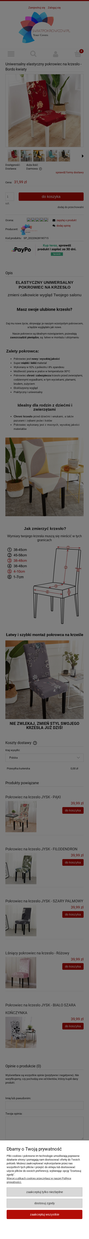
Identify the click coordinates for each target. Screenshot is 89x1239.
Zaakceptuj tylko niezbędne (44, 1192)
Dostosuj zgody (44, 1203)
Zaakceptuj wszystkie (44, 1214)
